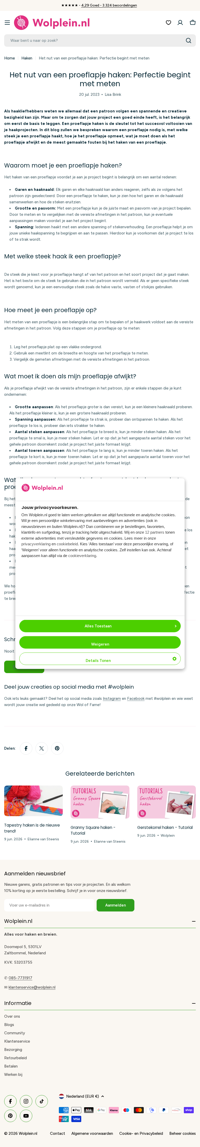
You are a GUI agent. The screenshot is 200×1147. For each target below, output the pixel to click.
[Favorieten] (168, 22)
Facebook (136, 698)
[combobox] (100, 40)
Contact (57, 1133)
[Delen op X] (41, 748)
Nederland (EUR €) (82, 1096)
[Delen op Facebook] (26, 748)
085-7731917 (20, 978)
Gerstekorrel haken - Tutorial (165, 827)
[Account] (180, 22)
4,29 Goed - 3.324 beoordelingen (109, 5)
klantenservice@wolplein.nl (32, 987)
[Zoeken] (188, 40)
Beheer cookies (182, 1133)
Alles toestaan (98, 626)
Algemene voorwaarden (92, 1133)
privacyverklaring (36, 544)
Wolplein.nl (28, 1133)
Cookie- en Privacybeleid (141, 1133)
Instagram (112, 698)
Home (9, 58)
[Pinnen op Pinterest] (57, 748)
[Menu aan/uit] (7, 22)
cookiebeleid (67, 544)
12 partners (154, 532)
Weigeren (100, 644)
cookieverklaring (82, 555)
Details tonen (98, 660)
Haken (26, 58)
